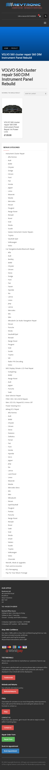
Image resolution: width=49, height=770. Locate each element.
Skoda (10, 225)
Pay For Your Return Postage (16, 573)
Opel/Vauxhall (13, 505)
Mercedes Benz (13, 488)
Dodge (10, 171)
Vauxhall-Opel (13, 239)
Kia (9, 293)
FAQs (6, 712)
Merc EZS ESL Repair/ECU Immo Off (19, 402)
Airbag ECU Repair (12, 409)
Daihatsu (11, 436)
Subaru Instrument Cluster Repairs (20, 232)
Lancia (10, 297)
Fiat (9, 181)
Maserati (11, 194)
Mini (9, 317)
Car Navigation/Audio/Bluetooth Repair (20, 249)
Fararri (10, 286)
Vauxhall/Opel (13, 334)
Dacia (10, 273)
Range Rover (12, 211)
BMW (10, 164)
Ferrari (10, 440)
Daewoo (11, 433)
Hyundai (11, 290)
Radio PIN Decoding (15, 361)
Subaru (10, 542)
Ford (9, 177)
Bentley (11, 259)
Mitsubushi (12, 498)
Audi (9, 160)
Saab (10, 392)
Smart (10, 539)
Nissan (10, 205)
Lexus (10, 300)
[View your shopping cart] (40, 16)
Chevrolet (11, 559)
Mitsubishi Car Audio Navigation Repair (22, 320)
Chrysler (11, 167)
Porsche (11, 327)
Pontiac (11, 511)
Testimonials (8, 677)
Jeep (9, 303)
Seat (9, 222)
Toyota (10, 235)
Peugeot (11, 208)
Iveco (10, 457)
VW (9, 358)
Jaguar (10, 188)
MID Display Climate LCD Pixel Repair (19, 368)
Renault (11, 215)
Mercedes (11, 201)
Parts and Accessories (14, 566)
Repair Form (8, 739)
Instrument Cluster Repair (15, 153)
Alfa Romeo (12, 157)
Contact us (7, 728)
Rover (10, 218)
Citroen (10, 174)
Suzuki (10, 228)
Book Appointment (10, 751)
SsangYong (12, 372)
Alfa (9, 252)
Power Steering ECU (13, 406)
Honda (10, 184)
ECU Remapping (12, 569)
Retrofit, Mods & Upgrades (16, 563)
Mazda (10, 198)
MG (9, 314)
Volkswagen (12, 242)
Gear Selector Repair (13, 395)
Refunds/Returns (10, 691)
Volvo (10, 246)
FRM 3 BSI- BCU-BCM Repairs (17, 399)
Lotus (10, 191)
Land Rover (12, 474)
